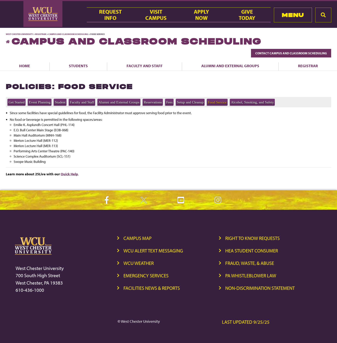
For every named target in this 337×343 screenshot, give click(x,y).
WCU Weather (138, 263)
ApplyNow (201, 15)
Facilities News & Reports (151, 288)
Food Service (217, 102)
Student (60, 102)
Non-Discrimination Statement (260, 288)
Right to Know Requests (252, 238)
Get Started (17, 102)
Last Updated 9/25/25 (246, 322)
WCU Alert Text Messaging (153, 251)
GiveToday (247, 15)
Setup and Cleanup (190, 102)
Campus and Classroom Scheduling (68, 34)
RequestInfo (110, 15)
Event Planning (40, 102)
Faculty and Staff (145, 65)
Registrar (40, 34)
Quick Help (69, 174)
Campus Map (137, 238)
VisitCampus (156, 15)
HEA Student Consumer (251, 251)
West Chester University (19, 34)
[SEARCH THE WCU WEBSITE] (323, 15)
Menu (293, 15)
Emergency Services (145, 275)
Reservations (153, 102)
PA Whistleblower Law (250, 275)
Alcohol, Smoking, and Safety (252, 102)
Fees (169, 102)
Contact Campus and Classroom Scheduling (291, 53)
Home (24, 65)
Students (78, 65)
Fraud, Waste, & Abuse (249, 263)
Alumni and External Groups (230, 65)
